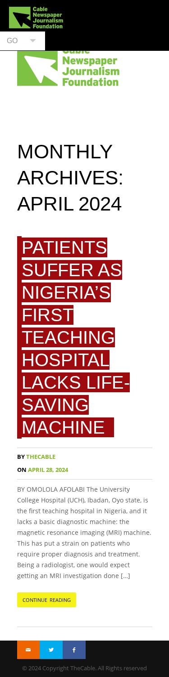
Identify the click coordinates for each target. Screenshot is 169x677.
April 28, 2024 (42, 470)
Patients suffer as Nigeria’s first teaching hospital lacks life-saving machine (76, 337)
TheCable (36, 457)
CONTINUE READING (47, 599)
